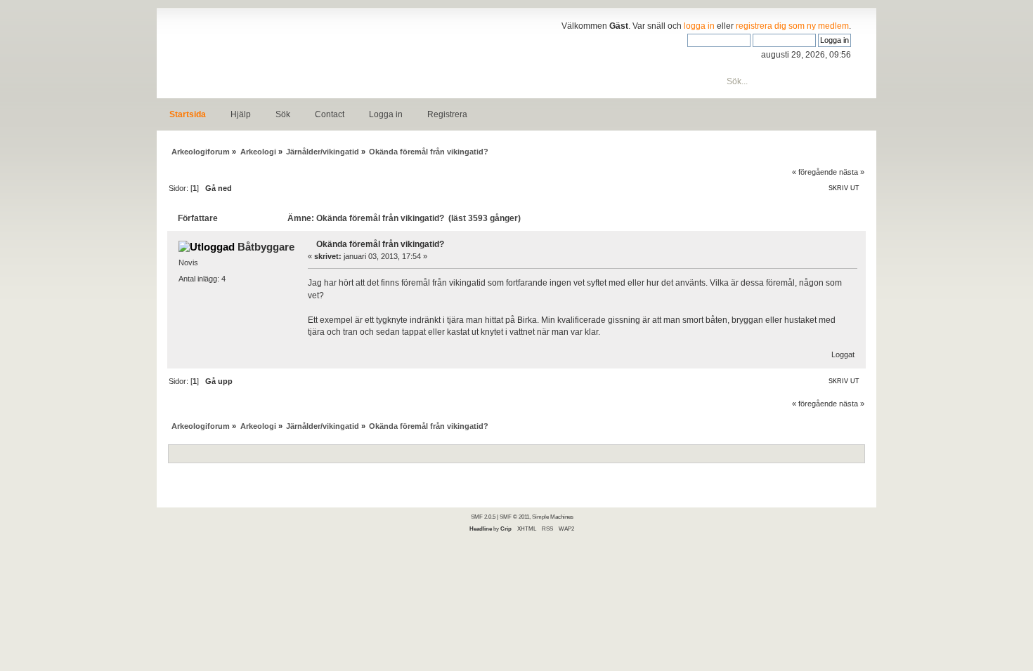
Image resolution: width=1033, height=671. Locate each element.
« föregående (814, 172)
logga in (699, 26)
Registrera (447, 114)
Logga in (386, 114)
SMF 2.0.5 (483, 516)
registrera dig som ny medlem (792, 26)
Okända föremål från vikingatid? (380, 244)
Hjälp (240, 114)
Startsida (187, 114)
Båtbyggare (266, 247)
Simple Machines (552, 516)
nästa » (851, 172)
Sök (282, 114)
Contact (329, 114)
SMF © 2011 (514, 516)
